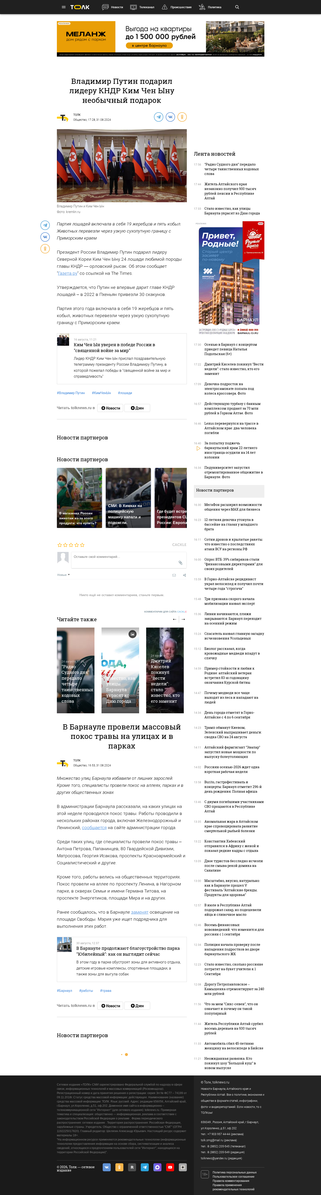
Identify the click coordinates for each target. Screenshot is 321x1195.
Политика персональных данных (235, 1172)
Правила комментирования (231, 1181)
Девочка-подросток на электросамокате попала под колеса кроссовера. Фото (229, 389)
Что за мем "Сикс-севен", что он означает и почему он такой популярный (231, 1009)
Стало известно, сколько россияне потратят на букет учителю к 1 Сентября (233, 969)
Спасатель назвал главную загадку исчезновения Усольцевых (234, 635)
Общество (80, 119)
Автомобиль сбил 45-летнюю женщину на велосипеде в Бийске (233, 1045)
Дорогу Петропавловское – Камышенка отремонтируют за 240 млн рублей (234, 989)
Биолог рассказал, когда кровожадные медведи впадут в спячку (232, 653)
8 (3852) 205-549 (218, 1152)
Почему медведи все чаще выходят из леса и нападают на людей (231, 697)
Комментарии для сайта (165, 611)
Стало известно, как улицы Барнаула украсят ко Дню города (120, 686)
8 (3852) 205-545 (218, 1146)
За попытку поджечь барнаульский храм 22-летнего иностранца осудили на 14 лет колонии (230, 450)
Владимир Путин (71, 393)
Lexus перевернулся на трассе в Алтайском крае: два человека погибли (231, 428)
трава (105, 991)
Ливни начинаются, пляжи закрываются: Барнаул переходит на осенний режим (233, 618)
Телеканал (146, 7)
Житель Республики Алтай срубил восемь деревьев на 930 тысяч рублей (233, 1028)
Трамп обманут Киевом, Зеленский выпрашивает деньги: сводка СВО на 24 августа (233, 732)
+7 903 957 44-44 (218, 1134)
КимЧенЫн (101, 393)
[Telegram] (158, 117)
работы (86, 991)
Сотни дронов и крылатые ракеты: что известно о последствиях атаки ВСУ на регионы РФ (233, 544)
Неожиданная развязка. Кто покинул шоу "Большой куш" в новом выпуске (230, 1063)
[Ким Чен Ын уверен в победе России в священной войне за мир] (63, 359)
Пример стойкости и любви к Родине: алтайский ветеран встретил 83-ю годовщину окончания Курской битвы (229, 675)
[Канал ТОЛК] (137, 408)
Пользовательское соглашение (233, 1176)
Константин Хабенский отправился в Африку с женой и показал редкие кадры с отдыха (231, 846)
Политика (214, 7)
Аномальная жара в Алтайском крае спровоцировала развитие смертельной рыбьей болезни (231, 826)
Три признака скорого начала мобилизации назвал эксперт (229, 601)
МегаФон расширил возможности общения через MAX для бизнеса (233, 507)
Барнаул (64, 991)
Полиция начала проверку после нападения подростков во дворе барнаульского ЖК (232, 949)
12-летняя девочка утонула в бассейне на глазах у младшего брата (231, 524)
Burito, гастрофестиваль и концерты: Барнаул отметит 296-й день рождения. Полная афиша (233, 787)
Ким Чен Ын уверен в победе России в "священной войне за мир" (114, 347)
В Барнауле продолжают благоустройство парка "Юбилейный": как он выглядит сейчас (128, 951)
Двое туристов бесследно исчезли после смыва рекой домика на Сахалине (233, 866)
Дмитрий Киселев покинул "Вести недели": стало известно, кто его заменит (165, 681)
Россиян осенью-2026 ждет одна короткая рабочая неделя (231, 769)
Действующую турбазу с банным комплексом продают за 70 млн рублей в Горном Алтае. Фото (232, 408)
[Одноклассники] (182, 117)
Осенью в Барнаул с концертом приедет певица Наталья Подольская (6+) (230, 349)
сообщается (94, 827)
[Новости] (110, 408)
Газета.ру (67, 273)
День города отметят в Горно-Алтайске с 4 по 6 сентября (229, 714)
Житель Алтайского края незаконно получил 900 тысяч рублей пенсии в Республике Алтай (230, 191)
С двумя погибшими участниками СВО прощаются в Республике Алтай (234, 806)
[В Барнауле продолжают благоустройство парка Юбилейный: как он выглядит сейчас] (64, 959)
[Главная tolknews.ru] (79, 7)
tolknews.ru (220, 1082)
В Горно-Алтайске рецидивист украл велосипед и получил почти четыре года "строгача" (233, 584)
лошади (125, 393)
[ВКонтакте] (170, 117)
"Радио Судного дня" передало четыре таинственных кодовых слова (77, 684)
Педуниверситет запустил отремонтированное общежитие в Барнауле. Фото (233, 472)
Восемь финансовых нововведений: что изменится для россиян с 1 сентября (234, 929)
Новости (117, 7)
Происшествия (181, 7)
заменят (140, 912)
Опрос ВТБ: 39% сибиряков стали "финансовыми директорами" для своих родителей (233, 564)
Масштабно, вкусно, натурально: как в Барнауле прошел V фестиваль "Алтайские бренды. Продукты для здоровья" (232, 887)
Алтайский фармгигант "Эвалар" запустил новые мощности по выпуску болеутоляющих (232, 752)
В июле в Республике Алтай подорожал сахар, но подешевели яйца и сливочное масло (232, 910)
